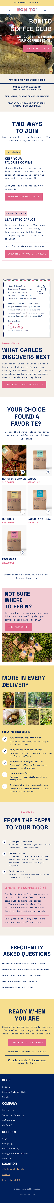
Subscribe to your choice (23, 196)
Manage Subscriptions (15, 1153)
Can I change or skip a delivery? (17, 987)
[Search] (9, 10)
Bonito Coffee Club (14, 1092)
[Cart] (51, 10)
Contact (6, 1158)
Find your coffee (18, 627)
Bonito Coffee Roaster (30, 1189)
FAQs (4, 1138)
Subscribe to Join (37, 48)
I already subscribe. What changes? (19, 981)
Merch (5, 1096)
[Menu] (3, 10)
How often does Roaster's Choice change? (22, 975)
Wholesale (8, 1125)
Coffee (6, 1086)
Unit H (6, 1174)
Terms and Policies (27, 1194)
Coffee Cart (9, 1120)
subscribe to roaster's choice (27, 253)
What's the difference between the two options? (25, 969)
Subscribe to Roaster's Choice (24, 384)
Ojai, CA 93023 (11, 1180)
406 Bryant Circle (13, 1169)
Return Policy (10, 1148)
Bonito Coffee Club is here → (27, 3)
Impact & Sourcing (13, 1115)
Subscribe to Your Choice (27, 1042)
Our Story (8, 1110)
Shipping (7, 1143)
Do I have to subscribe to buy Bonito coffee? (23, 963)
